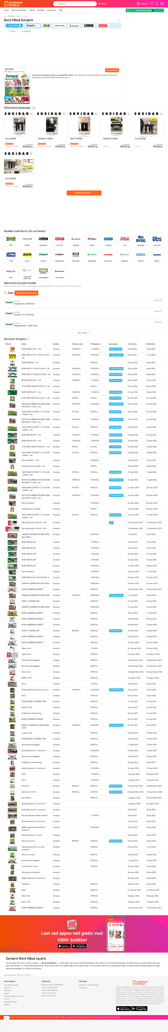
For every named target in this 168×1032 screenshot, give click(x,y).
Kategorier (51, 10)
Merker (6, 993)
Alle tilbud (11, 16)
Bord (18, 16)
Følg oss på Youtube (49, 993)
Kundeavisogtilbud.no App (13, 996)
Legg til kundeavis (10, 1002)
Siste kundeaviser (19, 10)
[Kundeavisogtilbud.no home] (13, 4)
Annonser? (8, 988)
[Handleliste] (162, 4)
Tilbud (32, 10)
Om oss (7, 999)
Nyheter (6, 1005)
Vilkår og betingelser (67, 1017)
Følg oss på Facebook (50, 987)
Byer (61, 10)
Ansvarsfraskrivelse (52, 1017)
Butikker (41, 10)
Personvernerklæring (83, 1017)
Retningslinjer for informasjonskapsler (106, 1017)
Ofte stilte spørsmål (11, 985)
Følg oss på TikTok (49, 996)
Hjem (6, 10)
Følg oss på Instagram (50, 990)
